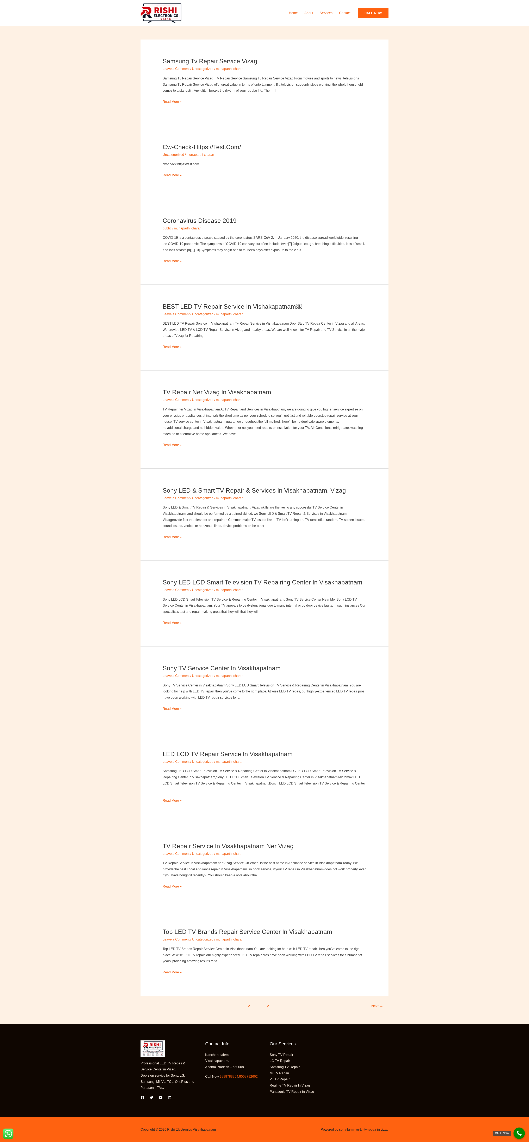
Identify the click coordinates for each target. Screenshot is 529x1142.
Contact (344, 13)
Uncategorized (202, 69)
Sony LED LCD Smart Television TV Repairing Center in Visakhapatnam (262, 582)
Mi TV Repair (279, 1073)
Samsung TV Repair (285, 1067)
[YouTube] (160, 1097)
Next (377, 1006)
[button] (373, 13)
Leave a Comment (176, 69)
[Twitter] (151, 1097)
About (308, 13)
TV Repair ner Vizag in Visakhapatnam (217, 392)
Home (293, 13)
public (167, 228)
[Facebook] (142, 1097)
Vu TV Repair (280, 1079)
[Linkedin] (170, 1097)
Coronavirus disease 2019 (200, 220)
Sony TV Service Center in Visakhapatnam (222, 668)
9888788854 (229, 1076)
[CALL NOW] (519, 1133)
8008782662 (248, 1076)
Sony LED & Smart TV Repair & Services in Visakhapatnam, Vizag (254, 490)
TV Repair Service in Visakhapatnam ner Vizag (228, 846)
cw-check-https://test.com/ (202, 147)
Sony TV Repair (281, 1055)
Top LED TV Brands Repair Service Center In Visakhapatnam (247, 931)
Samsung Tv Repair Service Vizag (210, 61)
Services (326, 13)
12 (267, 1006)
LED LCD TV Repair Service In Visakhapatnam (228, 754)
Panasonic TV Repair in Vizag (292, 1091)
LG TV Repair (280, 1061)
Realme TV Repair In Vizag (290, 1085)
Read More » (172, 101)
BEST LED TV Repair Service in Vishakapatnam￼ (232, 306)
